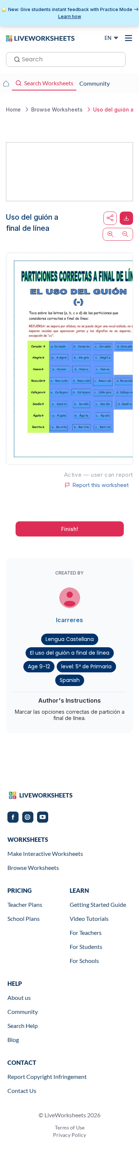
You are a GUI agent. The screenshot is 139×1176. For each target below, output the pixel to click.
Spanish (70, 680)
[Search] (15, 59)
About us (19, 997)
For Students (86, 946)
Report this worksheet (100, 485)
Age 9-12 (39, 666)
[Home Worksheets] (6, 83)
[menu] (128, 38)
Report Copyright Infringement (47, 1076)
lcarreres (69, 620)
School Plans (23, 918)
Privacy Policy (69, 1135)
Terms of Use (70, 1127)
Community (22, 1011)
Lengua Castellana (70, 639)
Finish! (69, 529)
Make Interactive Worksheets (45, 853)
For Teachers (86, 932)
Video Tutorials (89, 918)
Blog (13, 1039)
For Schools (84, 960)
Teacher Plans (24, 904)
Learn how (69, 16)
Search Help (22, 1025)
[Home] (40, 37)
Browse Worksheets (33, 867)
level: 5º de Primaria (86, 666)
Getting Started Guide (98, 904)
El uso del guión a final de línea (69, 652)
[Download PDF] (126, 218)
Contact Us (21, 1090)
